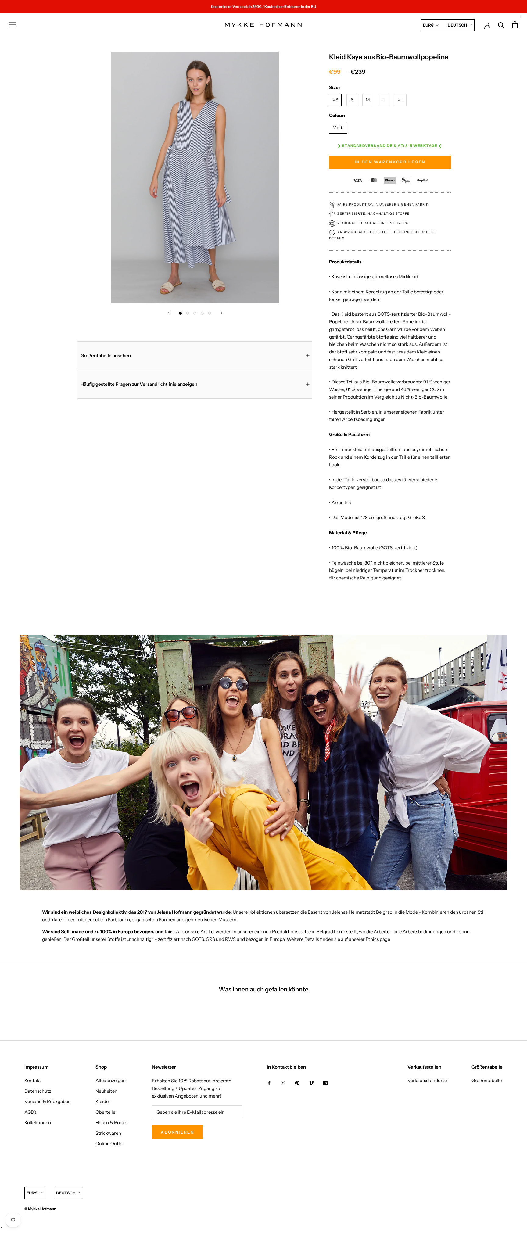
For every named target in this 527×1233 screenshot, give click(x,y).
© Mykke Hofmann (40, 1208)
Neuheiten (106, 1091)
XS (335, 100)
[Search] (501, 25)
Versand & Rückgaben (47, 1101)
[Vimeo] (311, 1083)
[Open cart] (515, 24)
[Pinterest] (297, 1083)
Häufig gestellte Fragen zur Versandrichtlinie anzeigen (139, 384)
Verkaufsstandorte (427, 1080)
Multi (338, 128)
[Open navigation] (12, 25)
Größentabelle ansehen (106, 355)
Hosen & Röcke (111, 1122)
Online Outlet (109, 1143)
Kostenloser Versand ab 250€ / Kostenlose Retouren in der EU (263, 6)
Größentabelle (486, 1080)
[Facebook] (269, 1083)
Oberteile (105, 1112)
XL (400, 100)
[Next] (221, 313)
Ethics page (378, 939)
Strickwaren (108, 1133)
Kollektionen (37, 1122)
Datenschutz (37, 1091)
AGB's (30, 1112)
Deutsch (457, 25)
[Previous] (168, 313)
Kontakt (32, 1080)
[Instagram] (283, 1083)
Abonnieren (177, 1132)
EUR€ (428, 25)
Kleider (102, 1101)
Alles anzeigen (110, 1080)
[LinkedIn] (325, 1083)
